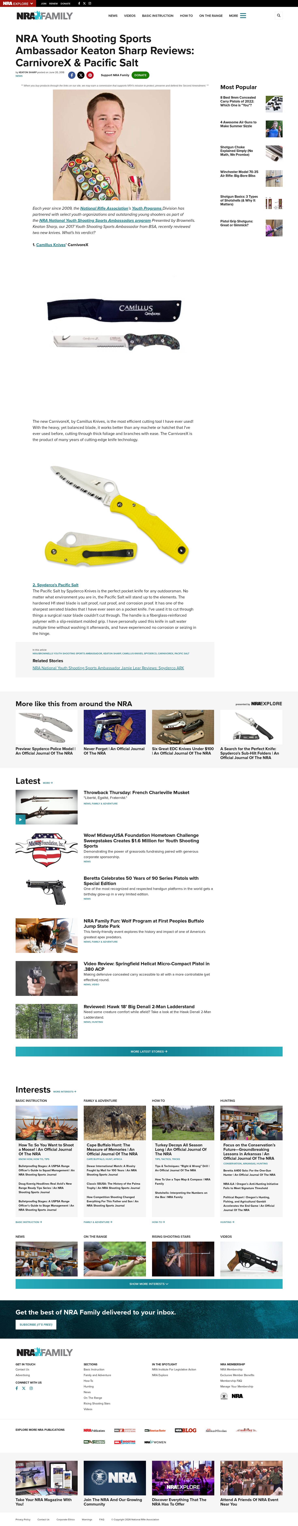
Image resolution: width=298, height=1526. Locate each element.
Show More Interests (171, 1283)
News (113, 15)
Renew (53, 3)
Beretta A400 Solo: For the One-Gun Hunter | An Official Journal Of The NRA (249, 1172)
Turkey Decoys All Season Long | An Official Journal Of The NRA (181, 1149)
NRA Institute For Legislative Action (174, 1369)
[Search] (279, 15)
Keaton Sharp (112, 653)
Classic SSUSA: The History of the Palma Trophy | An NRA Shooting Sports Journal (113, 1186)
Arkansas (249, 1163)
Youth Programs (147, 208)
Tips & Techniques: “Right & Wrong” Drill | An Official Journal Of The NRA (182, 1168)
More (46, 783)
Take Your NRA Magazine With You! (44, 1502)
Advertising (23, 1375)
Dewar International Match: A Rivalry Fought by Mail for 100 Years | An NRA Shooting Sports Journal (112, 1170)
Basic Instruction (158, 15)
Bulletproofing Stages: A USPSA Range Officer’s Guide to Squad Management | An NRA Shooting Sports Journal (47, 1170)
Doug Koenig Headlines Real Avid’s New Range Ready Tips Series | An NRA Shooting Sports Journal (45, 1188)
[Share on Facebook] (71, 73)
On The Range (211, 15)
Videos (130, 15)
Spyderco (150, 653)
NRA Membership (231, 1369)
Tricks (176, 1159)
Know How (25, 1159)
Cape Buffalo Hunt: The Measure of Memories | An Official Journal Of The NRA (112, 1149)
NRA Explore (160, 1375)
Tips (46, 1159)
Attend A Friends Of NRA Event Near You (249, 1502)
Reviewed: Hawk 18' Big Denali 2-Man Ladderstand (139, 1006)
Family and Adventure (97, 1375)
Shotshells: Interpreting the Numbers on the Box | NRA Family (181, 1195)
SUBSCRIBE (36, 1324)
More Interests (63, 1092)
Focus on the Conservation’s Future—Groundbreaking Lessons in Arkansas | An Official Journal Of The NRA (249, 1151)
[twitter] (81, 73)
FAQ (101, 1519)
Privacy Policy (23, 1519)
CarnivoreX (165, 653)
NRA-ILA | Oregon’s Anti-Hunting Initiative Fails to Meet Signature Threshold (250, 1186)
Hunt (109, 1159)
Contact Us (22, 1369)
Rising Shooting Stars (171, 1236)
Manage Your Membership (236, 1386)
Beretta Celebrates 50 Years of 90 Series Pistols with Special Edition (141, 881)
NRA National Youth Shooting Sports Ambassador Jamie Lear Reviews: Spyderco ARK (108, 668)
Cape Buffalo (95, 1159)
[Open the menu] (243, 15)
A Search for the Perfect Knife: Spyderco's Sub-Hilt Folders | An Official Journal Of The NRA (249, 753)
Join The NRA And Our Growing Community (113, 1502)
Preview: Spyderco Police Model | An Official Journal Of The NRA (45, 751)
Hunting (97, 1022)
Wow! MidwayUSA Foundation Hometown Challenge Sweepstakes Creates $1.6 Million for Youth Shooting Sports (141, 841)
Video (95, 984)
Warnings (87, 1519)
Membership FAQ (231, 1381)
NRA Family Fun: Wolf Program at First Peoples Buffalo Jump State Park (144, 923)
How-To (186, 15)
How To (38, 1159)
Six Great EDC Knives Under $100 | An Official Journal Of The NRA (183, 751)
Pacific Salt (182, 653)
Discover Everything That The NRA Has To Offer (179, 1502)
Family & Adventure (105, 803)
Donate (65, 3)
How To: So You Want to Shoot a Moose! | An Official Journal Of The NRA (46, 1149)
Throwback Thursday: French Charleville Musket (136, 792)
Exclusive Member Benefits (237, 1375)
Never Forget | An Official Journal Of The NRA (114, 751)
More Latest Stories (165, 1051)
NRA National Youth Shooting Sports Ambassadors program (95, 220)
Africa (118, 1159)
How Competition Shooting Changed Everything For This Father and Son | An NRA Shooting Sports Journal (112, 1201)
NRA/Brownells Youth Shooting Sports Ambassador (67, 653)
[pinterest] (90, 73)
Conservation (232, 1163)
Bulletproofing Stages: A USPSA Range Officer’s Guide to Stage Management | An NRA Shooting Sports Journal (46, 1205)
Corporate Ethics (66, 1519)
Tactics (166, 1159)
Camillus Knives (51, 245)
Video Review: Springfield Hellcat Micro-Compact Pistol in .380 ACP (147, 966)
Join (43, 3)
